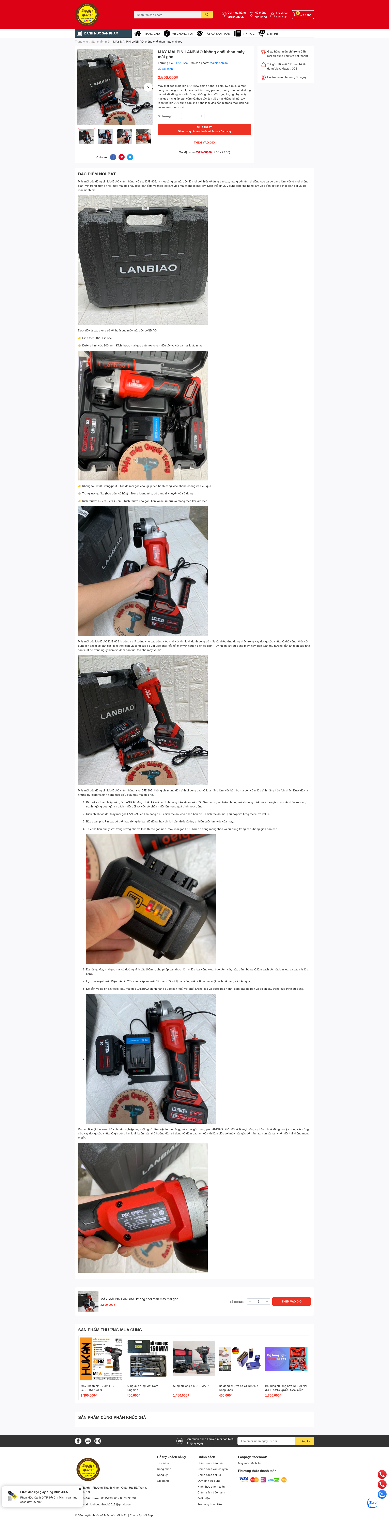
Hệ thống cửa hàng (261, 14)
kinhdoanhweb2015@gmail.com (110, 1504)
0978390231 (128, 1498)
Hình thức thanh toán (211, 1486)
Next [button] (148, 87)
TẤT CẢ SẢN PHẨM (218, 33)
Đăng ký (304, 1441)
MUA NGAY (204, 129)
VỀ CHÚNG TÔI (182, 33)
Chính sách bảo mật (210, 1463)
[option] (115, 87)
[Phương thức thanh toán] (263, 1479)
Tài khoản (282, 13)
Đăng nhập (281, 16)
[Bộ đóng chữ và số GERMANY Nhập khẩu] (240, 1358)
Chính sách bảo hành (211, 1492)
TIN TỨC (249, 33)
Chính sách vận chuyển (213, 1469)
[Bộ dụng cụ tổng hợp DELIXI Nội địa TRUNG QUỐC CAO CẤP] (286, 1358)
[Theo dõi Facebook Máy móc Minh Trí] (78, 1440)
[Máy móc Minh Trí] (100, 14)
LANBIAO (182, 62)
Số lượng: (165, 116)
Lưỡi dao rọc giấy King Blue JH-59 (44, 1492)
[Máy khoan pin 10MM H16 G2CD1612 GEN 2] (101, 1358)
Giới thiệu (204, 1498)
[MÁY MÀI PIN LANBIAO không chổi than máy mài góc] (115, 87)
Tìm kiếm (163, 1463)
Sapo (151, 1515)
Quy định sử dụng (209, 1480)
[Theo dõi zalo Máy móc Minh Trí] (88, 1440)
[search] (207, 14)
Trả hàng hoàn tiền (210, 1504)
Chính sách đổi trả (209, 1474)
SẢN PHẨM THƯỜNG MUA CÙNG (110, 1329)
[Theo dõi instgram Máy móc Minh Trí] (97, 1440)
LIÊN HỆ (272, 33)
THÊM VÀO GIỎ (204, 142)
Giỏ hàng (163, 1480)
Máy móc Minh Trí (249, 1463)
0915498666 (236, 16)
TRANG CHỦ (151, 33)
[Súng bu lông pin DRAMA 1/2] (194, 1358)
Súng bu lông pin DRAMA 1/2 (191, 1385)
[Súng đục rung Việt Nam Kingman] (147, 1358)
